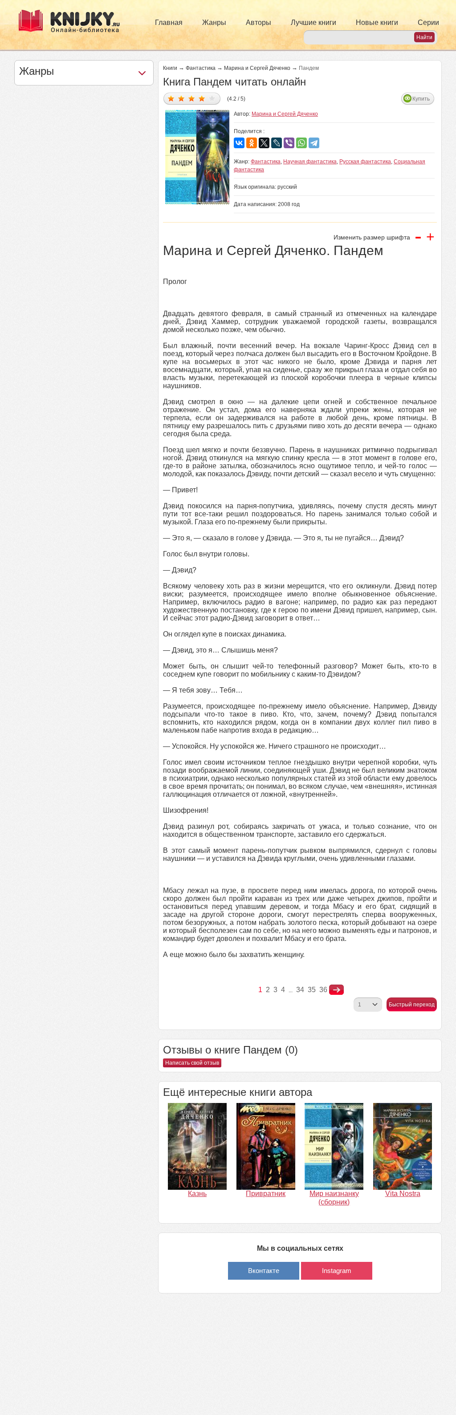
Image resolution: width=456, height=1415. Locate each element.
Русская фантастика (365, 161)
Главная (169, 22)
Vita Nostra (402, 1193)
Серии (428, 22)
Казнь (197, 1193)
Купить (421, 99)
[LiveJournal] (276, 143)
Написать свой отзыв (192, 1063)
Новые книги (377, 22)
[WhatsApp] (301, 143)
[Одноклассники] (251, 143)
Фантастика (201, 68)
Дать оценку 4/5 (202, 98)
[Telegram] (314, 143)
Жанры (214, 22)
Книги (170, 68)
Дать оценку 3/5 (191, 98)
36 (323, 989)
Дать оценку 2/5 (181, 98)
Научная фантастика (310, 161)
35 (312, 989)
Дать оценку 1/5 (171, 98)
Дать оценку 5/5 (212, 98)
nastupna (336, 990)
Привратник (265, 1193)
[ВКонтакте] (239, 143)
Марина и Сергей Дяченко (257, 68)
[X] (264, 143)
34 (300, 989)
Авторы (258, 22)
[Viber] (289, 143)
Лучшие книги (313, 22)
